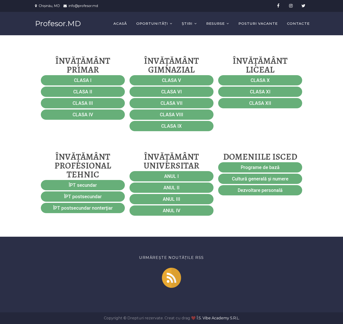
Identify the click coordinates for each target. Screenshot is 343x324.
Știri (187, 23)
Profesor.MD (58, 23)
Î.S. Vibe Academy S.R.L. (218, 318)
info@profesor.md (83, 6)
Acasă (120, 23)
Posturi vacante (258, 23)
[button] (83, 80)
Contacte (298, 23)
